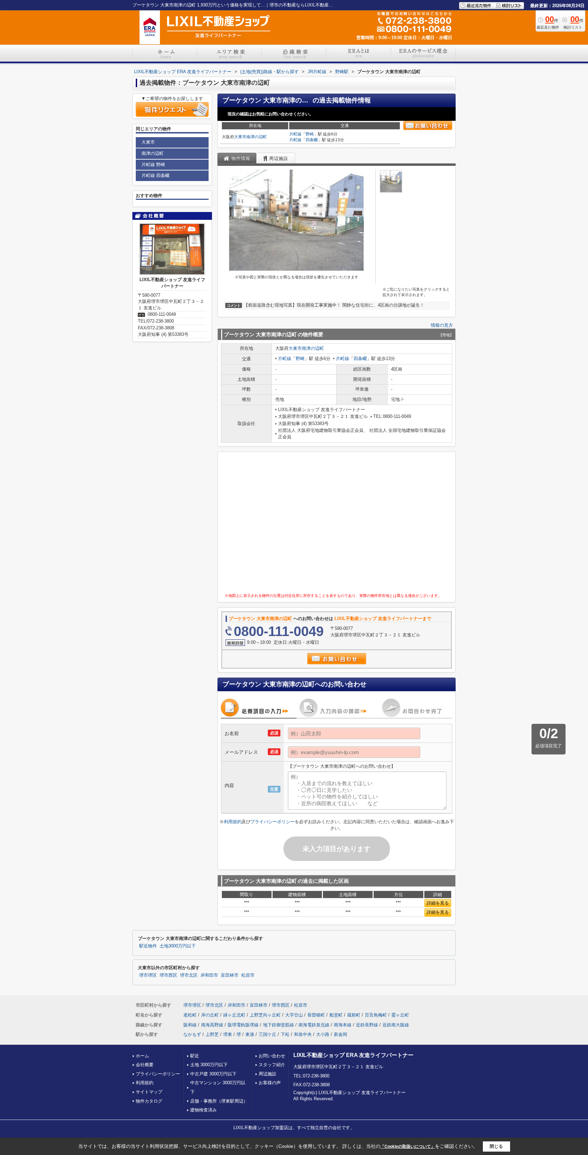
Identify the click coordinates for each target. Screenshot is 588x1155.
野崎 (310, 134)
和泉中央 (303, 1034)
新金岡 (340, 1034)
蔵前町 (353, 1015)
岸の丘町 (210, 1015)
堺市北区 (189, 975)
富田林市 (230, 975)
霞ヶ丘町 (400, 1015)
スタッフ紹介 (272, 1064)
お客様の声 (270, 1082)
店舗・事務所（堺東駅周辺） (219, 1101)
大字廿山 (294, 1015)
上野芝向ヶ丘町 (265, 1015)
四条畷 (312, 139)
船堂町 (336, 1015)
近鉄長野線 (367, 1024)
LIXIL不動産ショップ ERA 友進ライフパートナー (353, 1055)
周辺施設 (267, 1073)
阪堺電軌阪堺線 (243, 1024)
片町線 (295, 134)
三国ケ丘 (267, 1034)
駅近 (194, 1055)
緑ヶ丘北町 (234, 1015)
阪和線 (190, 1024)
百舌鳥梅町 (376, 1015)
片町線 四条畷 (155, 175)
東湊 (249, 1034)
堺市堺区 (148, 975)
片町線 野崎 (153, 164)
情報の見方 (442, 325)
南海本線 (343, 1024)
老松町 (190, 1015)
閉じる (496, 1146)
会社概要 (144, 1064)
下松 (285, 1034)
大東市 (240, 136)
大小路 (322, 1034)
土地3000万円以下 (178, 946)
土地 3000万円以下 (209, 1064)
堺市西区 (168, 975)
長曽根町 (316, 1015)
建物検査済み (203, 1109)
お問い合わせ (272, 1055)
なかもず (192, 1034)
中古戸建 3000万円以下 (213, 1073)
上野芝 (212, 1034)
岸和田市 (209, 975)
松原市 (248, 975)
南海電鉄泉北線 (313, 1024)
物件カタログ (149, 1101)
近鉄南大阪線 (395, 1024)
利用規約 (233, 821)
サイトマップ (149, 1091)
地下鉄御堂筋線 (278, 1024)
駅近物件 (148, 946)
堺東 (227, 1034)
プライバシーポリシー (272, 821)
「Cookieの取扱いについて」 (407, 1146)
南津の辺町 (256, 136)
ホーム (142, 1055)
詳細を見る (438, 903)
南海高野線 (212, 1024)
